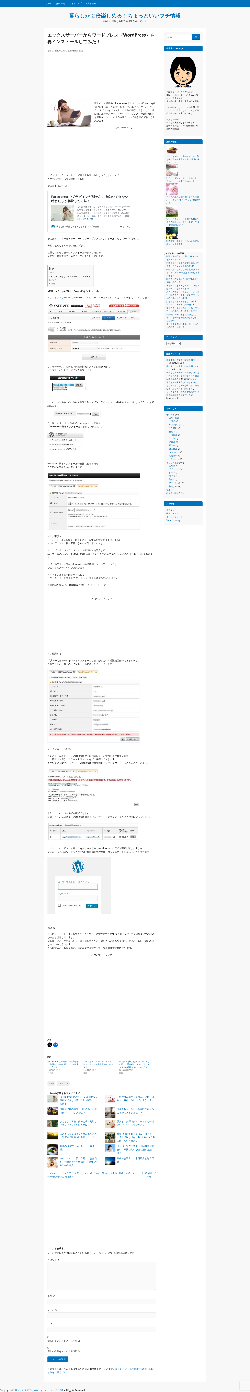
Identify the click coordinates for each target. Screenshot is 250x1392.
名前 (51, 1296)
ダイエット (174, 469)
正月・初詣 (174, 417)
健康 (168, 489)
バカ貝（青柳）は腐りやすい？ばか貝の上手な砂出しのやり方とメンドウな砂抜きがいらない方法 (134, 1064)
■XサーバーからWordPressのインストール (70, 276)
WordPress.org (173, 520)
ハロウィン (174, 452)
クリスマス (174, 459)
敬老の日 (173, 448)
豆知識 (51, 1083)
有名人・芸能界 (173, 493)
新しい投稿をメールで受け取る (63, 1351)
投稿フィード (172, 513)
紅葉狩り (173, 455)
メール (52, 1310)
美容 (171, 479)
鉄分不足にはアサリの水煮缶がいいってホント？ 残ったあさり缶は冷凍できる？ (182, 272)
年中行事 (170, 414)
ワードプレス (63, 1083)
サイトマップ (75, 3)
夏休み (172, 445)
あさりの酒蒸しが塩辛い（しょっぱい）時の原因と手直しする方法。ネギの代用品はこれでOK (182, 294)
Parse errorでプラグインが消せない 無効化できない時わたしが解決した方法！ (62, 1064)
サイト (50, 1324)
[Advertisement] (101, 77)
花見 (171, 431)
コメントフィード (174, 516)
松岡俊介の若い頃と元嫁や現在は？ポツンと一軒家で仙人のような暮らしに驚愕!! (182, 317)
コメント (53, 1260)
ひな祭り (173, 428)
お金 (171, 472)
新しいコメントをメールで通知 (63, 1340)
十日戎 (172, 421)
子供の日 (173, 434)
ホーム (49, 3)
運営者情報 (91, 3)
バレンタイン (175, 424)
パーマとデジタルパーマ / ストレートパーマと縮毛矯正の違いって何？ (98, 1064)
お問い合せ (60, 3)
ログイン (170, 509)
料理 (171, 476)
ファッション (175, 483)
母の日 (172, 438)
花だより (173, 486)
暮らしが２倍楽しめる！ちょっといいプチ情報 (125, 15)
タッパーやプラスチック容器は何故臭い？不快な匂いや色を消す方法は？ (135, 1149)
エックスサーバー (61, 297)
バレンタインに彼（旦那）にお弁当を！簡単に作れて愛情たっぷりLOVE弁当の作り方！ (79, 1162)
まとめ (54, 280)
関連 (53, 283)
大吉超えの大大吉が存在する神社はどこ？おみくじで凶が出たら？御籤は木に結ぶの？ (182, 375)
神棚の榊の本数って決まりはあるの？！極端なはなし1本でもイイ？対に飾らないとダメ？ (136, 1137)
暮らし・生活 (172, 462)
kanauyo (79, 50)
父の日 (172, 441)
